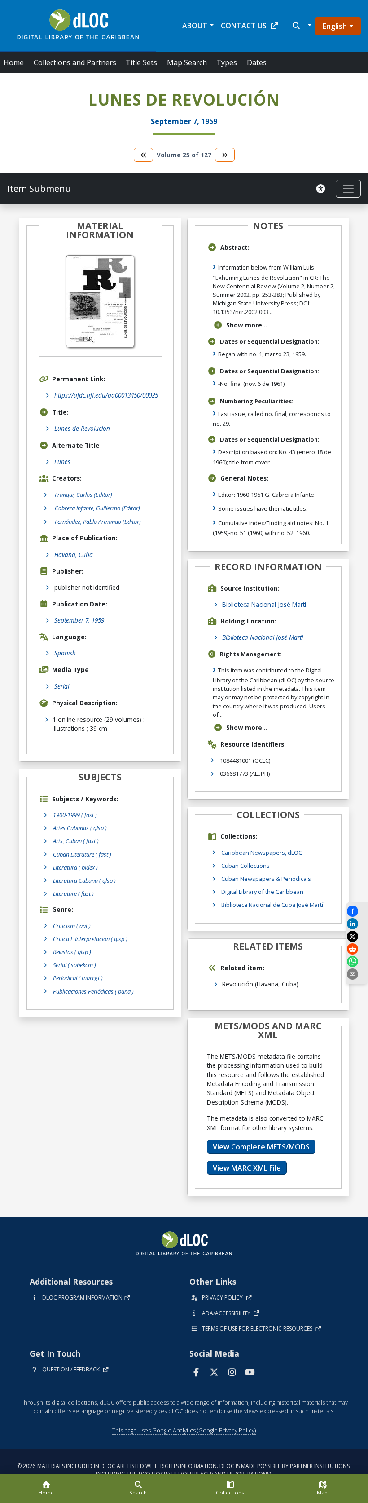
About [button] (194, 26)
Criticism (72, 926)
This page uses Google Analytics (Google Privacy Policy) (184, 1430)
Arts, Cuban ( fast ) (76, 841)
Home (14, 62)
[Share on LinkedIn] (357, 923)
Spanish (65, 653)
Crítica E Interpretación (90, 939)
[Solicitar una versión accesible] (322, 189)
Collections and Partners (75, 62)
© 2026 (184, 1470)
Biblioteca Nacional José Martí (264, 604)
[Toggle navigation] (348, 189)
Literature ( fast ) (73, 893)
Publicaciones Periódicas (93, 991)
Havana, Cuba (73, 554)
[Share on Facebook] (357, 911)
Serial (61, 686)
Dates (257, 62)
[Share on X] (357, 936)
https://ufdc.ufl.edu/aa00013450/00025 (106, 395)
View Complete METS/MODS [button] (261, 1147)
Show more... (246, 325)
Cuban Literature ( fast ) (82, 854)
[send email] (357, 974)
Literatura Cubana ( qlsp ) (84, 880)
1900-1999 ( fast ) (75, 815)
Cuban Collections (245, 866)
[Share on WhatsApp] (357, 961)
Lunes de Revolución (82, 428)
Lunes (62, 461)
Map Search (187, 62)
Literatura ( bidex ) (75, 867)
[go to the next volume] (225, 155)
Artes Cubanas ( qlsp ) (80, 828)
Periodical (78, 978)
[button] (301, 26)
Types (226, 62)
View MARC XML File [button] (247, 1168)
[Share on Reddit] (357, 949)
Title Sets (141, 62)
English (335, 26)
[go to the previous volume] (143, 155)
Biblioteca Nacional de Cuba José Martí (272, 905)
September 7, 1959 (79, 620)
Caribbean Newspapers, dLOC (261, 853)
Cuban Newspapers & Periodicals (266, 879)
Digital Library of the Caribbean (262, 892)
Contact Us (244, 26)
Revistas (72, 952)
